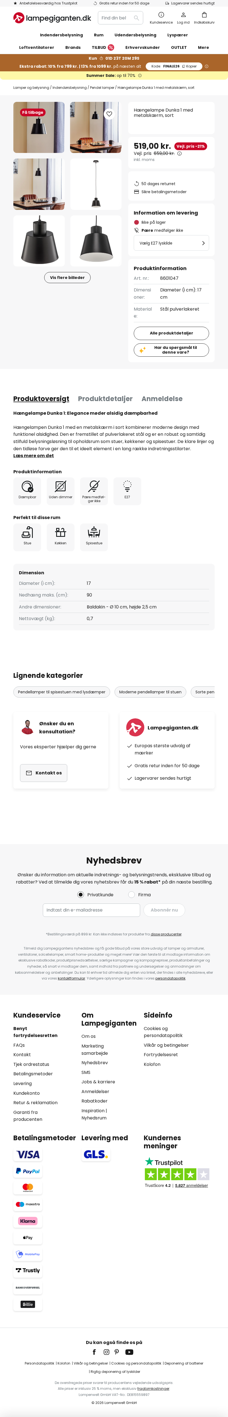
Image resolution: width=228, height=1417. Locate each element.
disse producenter (166, 934)
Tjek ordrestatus (31, 1064)
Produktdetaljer (105, 398)
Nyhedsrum (93, 1118)
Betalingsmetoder (33, 1074)
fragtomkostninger (153, 1388)
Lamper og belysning (31, 87)
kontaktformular (71, 978)
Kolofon (152, 1064)
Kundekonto (26, 1093)
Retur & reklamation (35, 1102)
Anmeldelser (95, 1091)
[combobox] (120, 17)
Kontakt (22, 1054)
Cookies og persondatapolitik (136, 1363)
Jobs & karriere (98, 1082)
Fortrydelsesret (161, 1054)
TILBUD (99, 47)
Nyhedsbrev (94, 1062)
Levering (22, 1083)
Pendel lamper (102, 87)
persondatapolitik (170, 978)
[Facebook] (98, 1352)
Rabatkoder (94, 1101)
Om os (88, 1036)
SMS (85, 1072)
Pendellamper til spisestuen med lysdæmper (61, 692)
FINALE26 (174, 66)
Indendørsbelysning (70, 87)
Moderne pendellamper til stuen (150, 692)
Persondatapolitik (39, 1363)
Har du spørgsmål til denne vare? (175, 350)
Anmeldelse (162, 398)
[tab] (41, 399)
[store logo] (52, 17)
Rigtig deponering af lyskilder (115, 1371)
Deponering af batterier (184, 1363)
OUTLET (179, 47)
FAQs (19, 1045)
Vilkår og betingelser (166, 1045)
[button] (39, 184)
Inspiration (93, 1111)
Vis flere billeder (67, 277)
